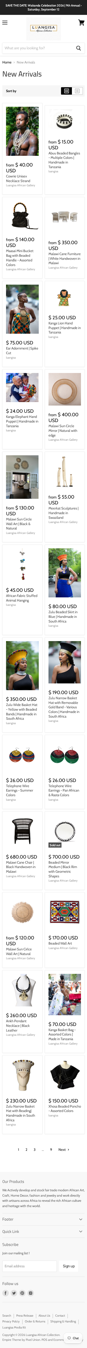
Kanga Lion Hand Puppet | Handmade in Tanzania (64, 327)
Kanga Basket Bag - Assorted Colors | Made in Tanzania (62, 1034)
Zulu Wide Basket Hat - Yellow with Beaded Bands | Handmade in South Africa (21, 712)
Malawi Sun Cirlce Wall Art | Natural (19, 951)
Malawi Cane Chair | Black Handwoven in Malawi (20, 867)
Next (62, 1150)
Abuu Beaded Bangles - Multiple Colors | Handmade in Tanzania (64, 160)
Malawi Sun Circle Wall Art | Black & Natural (19, 523)
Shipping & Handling (63, 1321)
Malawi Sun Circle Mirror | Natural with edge (62, 430)
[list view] (77, 91)
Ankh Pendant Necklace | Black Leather (18, 1025)
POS (44, 1339)
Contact (60, 1315)
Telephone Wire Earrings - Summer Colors (19, 790)
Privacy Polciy (11, 1321)
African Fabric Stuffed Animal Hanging (21, 598)
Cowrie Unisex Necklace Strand (18, 178)
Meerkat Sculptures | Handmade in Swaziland (63, 512)
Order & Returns (35, 1321)
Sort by (11, 91)
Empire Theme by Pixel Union (21, 1339)
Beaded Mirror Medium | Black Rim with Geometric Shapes (62, 869)
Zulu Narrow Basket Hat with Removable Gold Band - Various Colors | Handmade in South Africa (63, 707)
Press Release (24, 1315)
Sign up (69, 1266)
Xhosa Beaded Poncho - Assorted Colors (64, 1108)
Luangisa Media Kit (14, 1327)
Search (6, 1315)
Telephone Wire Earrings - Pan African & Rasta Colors (63, 790)
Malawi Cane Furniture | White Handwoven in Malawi (64, 258)
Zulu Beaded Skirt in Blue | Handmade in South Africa (62, 616)
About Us (44, 1315)
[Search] (78, 48)
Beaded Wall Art (60, 943)
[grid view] (66, 91)
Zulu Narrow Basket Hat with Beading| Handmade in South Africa (20, 1113)
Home (7, 62)
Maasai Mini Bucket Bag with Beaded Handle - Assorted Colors (19, 258)
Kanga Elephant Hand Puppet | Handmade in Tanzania (22, 421)
